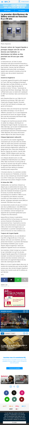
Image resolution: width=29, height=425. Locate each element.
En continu (7, 10)
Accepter (14, 422)
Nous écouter (26, 1)
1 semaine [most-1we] (7, 333)
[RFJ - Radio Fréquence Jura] (24, 406)
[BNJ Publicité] (5, 406)
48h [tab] (2, 333)
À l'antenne (22, 10)
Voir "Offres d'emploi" (21, 379)
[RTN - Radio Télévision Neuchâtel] (17, 406)
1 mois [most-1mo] (13, 333)
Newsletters (7, 399)
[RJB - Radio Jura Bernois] (11, 406)
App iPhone (14, 399)
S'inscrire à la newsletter (14, 368)
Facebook (6, 392)
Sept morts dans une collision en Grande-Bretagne (14, 323)
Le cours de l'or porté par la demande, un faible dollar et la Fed (14, 346)
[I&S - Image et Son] (17, 409)
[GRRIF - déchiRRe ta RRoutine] (11, 409)
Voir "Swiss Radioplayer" (7, 379)
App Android (21, 399)
